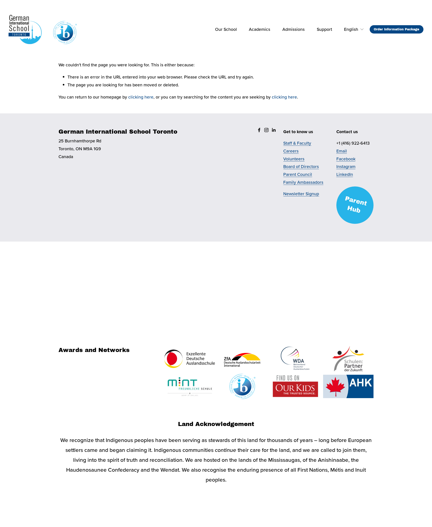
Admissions (293, 29)
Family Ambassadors (303, 182)
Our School (226, 29)
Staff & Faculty (297, 143)
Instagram (346, 166)
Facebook (346, 159)
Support (324, 29)
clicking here (140, 97)
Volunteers (293, 159)
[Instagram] (266, 130)
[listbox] (351, 29)
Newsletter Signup (301, 194)
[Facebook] (259, 130)
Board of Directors (301, 166)
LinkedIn (344, 174)
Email (341, 151)
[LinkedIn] (273, 130)
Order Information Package (396, 29)
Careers (291, 151)
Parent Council (297, 174)
